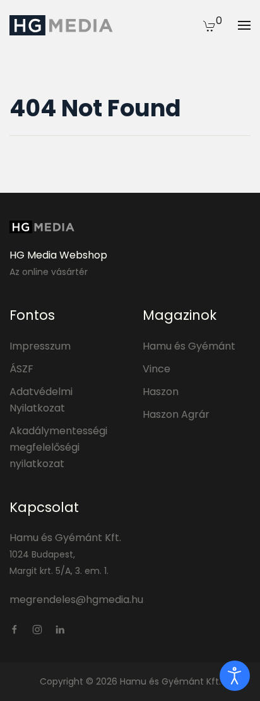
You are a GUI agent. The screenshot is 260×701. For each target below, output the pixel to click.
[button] (209, 25)
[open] (235, 676)
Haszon (161, 391)
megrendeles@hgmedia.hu (76, 599)
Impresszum (40, 346)
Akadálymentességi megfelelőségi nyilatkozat (58, 447)
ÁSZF (21, 369)
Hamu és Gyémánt (189, 346)
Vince (156, 369)
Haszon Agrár (176, 414)
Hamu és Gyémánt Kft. (65, 537)
